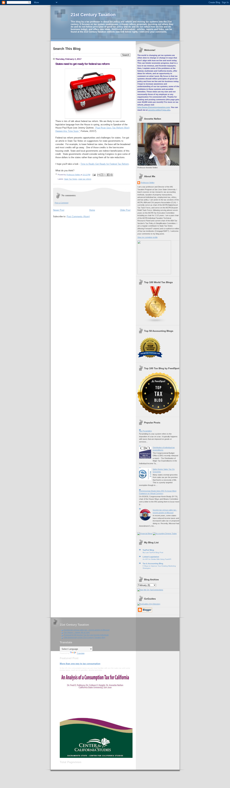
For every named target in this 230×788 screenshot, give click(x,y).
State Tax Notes (70, 179)
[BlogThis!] (102, 174)
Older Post (125, 210)
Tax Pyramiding (145, 431)
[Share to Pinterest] (111, 174)
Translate (81, 653)
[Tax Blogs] (155, 322)
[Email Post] (94, 175)
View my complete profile (147, 237)
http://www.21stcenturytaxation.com (153, 107)
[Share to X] (105, 174)
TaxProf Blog (148, 550)
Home (92, 210)
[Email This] (98, 174)
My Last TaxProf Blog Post (153, 552)
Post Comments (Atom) (78, 216)
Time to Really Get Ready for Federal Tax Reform (104, 164)
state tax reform (84, 179)
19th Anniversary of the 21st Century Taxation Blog (84, 637)
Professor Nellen (147, 183)
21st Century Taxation (93, 14)
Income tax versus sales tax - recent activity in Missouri (86, 630)
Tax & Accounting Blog (153, 563)
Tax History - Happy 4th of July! (77, 632)
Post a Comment (61, 203)
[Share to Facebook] (108, 174)
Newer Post (58, 210)
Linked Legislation (151, 557)
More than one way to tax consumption (80, 663)
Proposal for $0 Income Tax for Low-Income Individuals (86, 635)
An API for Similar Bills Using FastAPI (157, 559)
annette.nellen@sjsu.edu (159, 110)
